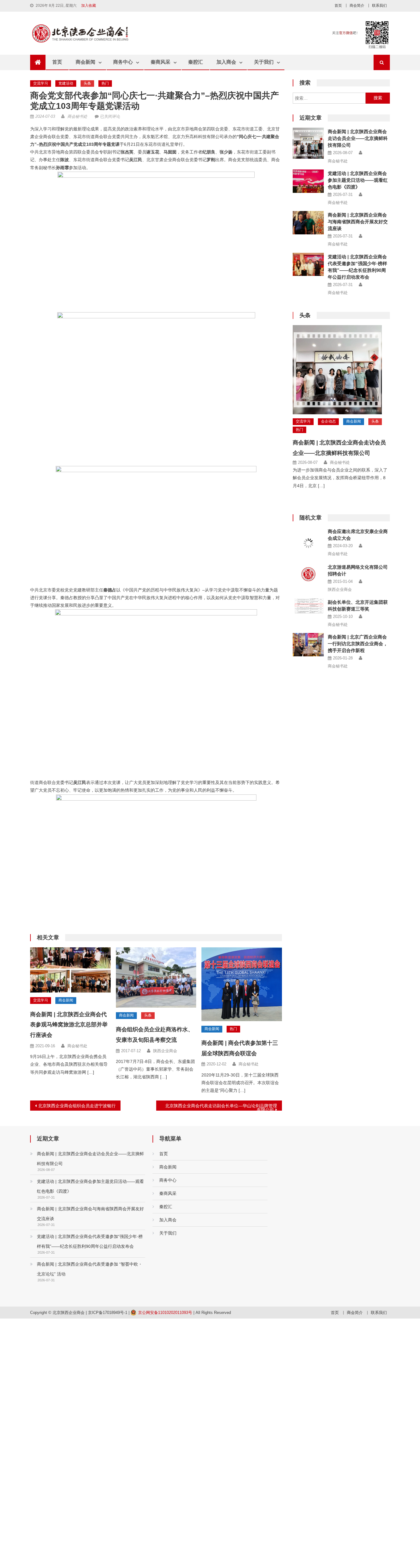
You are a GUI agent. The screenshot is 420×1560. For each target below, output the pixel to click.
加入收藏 (88, 5)
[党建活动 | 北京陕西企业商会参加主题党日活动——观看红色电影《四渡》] (308, 181)
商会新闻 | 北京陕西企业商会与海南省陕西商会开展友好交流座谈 (358, 221)
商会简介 (357, 5)
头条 (87, 83)
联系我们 (379, 5)
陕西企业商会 (165, 1051)
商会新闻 (85, 62)
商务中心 (123, 62)
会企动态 (328, 421)
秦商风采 (160, 62)
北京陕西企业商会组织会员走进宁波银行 (77, 1105)
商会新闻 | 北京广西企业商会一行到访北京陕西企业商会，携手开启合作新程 (358, 643)
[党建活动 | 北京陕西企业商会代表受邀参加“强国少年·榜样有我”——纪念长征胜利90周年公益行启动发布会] (308, 264)
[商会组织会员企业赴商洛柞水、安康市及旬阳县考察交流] (156, 977)
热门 (105, 83)
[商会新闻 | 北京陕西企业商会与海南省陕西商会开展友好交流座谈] (308, 222)
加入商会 (226, 62)
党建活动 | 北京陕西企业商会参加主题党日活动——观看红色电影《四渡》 (358, 180)
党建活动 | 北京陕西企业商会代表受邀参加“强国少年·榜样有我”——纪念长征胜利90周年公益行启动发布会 (90, 1241)
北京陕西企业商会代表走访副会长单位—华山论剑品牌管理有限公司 (221, 1107)
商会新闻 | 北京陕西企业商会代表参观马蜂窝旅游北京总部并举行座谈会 (69, 1024)
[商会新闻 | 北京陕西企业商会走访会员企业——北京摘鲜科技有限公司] (308, 143)
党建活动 (65, 83)
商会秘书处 (77, 116)
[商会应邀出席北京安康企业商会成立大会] (308, 543)
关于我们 (264, 62)
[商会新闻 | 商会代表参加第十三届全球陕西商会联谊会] (241, 984)
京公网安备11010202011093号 (165, 1312)
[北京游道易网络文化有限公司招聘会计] (308, 574)
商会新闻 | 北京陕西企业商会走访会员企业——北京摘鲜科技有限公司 (358, 138)
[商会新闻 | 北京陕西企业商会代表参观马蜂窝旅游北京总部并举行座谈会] (70, 970)
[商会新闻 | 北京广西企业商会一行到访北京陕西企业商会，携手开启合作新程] (308, 644)
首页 (338, 5)
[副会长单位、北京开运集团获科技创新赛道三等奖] (308, 606)
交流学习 (40, 83)
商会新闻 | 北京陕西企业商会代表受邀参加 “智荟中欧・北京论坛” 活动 (89, 1269)
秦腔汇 (195, 62)
